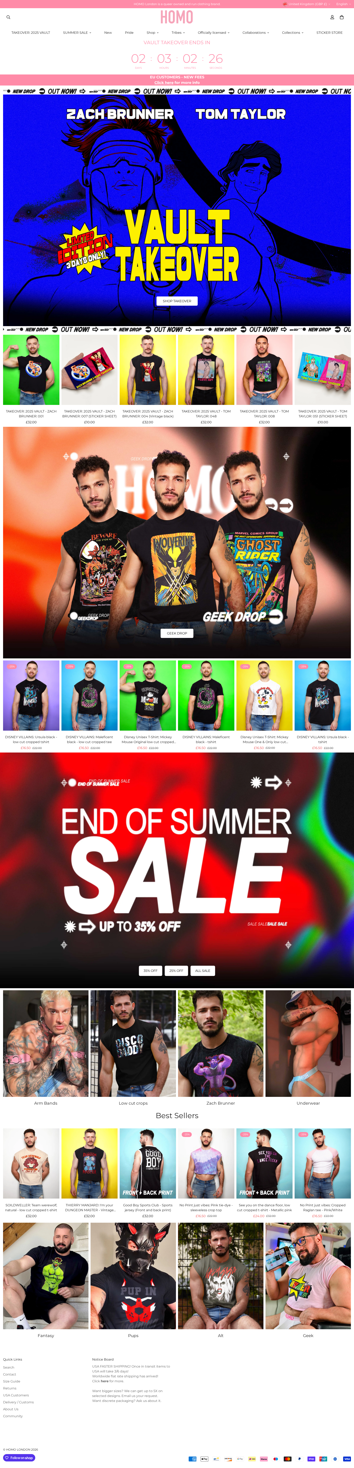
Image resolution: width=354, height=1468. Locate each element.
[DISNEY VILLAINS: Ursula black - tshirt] (323, 695)
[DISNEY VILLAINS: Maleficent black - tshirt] (206, 695)
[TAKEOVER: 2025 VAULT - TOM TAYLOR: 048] (206, 370)
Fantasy (46, 1335)
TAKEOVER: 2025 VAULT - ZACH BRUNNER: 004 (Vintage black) (148, 413)
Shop (151, 33)
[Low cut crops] (133, 1043)
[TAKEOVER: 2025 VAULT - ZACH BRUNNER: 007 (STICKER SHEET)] (89, 370)
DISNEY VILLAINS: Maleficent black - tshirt (206, 739)
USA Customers (16, 1395)
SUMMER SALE (75, 33)
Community (13, 1416)
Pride (129, 33)
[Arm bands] (45, 1043)
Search (8, 1367)
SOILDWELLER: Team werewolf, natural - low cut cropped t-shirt (31, 1207)
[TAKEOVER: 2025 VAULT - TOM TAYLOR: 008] (264, 370)
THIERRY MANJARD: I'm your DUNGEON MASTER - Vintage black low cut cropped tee (89, 1208)
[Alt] (220, 1276)
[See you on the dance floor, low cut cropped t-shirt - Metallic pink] (264, 1163)
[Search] (8, 17)
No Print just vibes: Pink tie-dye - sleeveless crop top (206, 1207)
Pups (133, 1335)
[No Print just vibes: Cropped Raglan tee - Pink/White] (323, 1163)
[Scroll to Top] (346, 1445)
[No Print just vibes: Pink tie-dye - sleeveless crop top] (206, 1163)
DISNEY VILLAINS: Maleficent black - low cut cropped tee (89, 739)
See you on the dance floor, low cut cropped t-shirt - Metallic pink (264, 1207)
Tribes (177, 33)
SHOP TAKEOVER (177, 301)
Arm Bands (45, 1103)
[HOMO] (177, 17)
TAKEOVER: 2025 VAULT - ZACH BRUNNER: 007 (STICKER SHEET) (89, 413)
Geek (308, 1335)
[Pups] (133, 1276)
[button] (341, 17)
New (108, 33)
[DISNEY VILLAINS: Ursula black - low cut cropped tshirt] (31, 695)
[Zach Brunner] (220, 1043)
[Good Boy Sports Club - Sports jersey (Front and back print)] (148, 1163)
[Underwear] (308, 1043)
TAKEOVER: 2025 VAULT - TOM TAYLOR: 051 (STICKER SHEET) (322, 413)
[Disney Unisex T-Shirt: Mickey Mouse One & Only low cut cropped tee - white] (264, 695)
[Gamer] (308, 1276)
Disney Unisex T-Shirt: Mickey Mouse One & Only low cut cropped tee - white (264, 740)
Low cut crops (133, 1103)
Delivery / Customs (18, 1402)
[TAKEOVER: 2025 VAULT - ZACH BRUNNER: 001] (31, 370)
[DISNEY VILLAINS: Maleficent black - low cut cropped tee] (89, 695)
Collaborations (254, 33)
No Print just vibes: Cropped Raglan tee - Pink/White (323, 1207)
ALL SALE (202, 971)
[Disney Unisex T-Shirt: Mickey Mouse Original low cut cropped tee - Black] (148, 695)
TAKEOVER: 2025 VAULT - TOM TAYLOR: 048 (206, 413)
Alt (221, 1335)
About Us (10, 1409)
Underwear (308, 1103)
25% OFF (176, 971)
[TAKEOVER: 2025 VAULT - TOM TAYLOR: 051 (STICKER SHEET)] (323, 370)
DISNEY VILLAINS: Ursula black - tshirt (323, 739)
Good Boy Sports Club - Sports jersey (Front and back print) (147, 1207)
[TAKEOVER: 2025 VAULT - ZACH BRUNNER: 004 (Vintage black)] (148, 370)
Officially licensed (212, 33)
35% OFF (151, 971)
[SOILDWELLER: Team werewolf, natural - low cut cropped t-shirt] (31, 1163)
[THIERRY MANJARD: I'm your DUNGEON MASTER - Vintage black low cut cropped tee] (89, 1163)
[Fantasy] (45, 1276)
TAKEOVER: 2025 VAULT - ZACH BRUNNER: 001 (31, 413)
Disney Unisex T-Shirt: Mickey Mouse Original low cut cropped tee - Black (148, 740)
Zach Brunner (220, 1103)
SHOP (177, 633)
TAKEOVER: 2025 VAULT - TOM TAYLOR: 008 (264, 413)
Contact (9, 1374)
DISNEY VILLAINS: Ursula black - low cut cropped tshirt (31, 739)
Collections (291, 33)
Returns (9, 1388)
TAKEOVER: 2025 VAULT (30, 33)
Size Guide (11, 1381)
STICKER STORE (330, 33)
